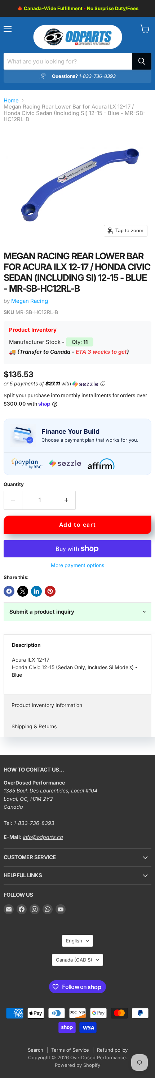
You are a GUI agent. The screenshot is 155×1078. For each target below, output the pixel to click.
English (74, 941)
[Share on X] (22, 591)
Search (35, 1050)
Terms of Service (70, 1050)
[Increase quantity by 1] (66, 500)
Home (11, 100)
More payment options (77, 565)
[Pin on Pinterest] (50, 591)
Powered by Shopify (77, 1065)
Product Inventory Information (47, 705)
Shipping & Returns (34, 726)
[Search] (141, 61)
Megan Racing (29, 300)
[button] (76, 383)
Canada (74, 960)
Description (26, 645)
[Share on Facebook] (9, 591)
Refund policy (112, 1050)
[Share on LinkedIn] (36, 591)
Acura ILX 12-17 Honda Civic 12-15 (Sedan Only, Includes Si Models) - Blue (74, 667)
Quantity (14, 484)
